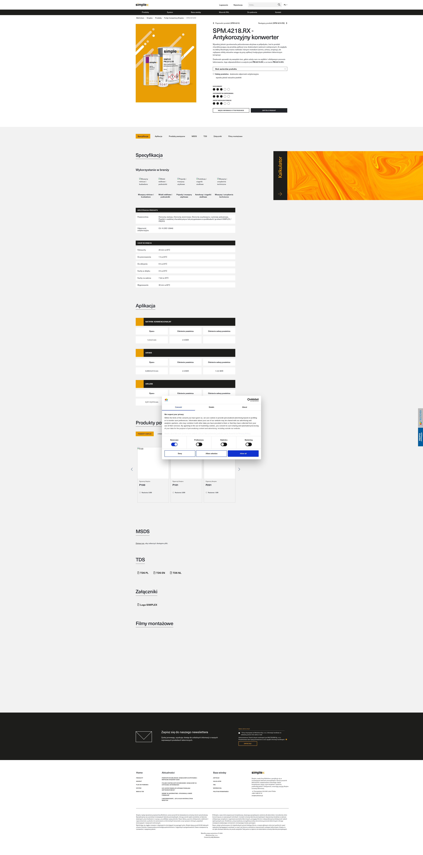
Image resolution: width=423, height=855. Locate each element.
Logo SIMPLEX (148, 604)
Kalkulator (217, 781)
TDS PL (144, 572)
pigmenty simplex (144, 434)
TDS (205, 136)
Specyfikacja (143, 136)
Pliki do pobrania (142, 784)
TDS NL (177, 572)
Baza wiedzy (196, 12)
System (170, 12)
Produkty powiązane (177, 136)
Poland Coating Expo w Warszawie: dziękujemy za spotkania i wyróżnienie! (179, 784)
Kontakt (278, 12)
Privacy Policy (244, 434)
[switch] (199, 444)
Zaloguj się (140, 543)
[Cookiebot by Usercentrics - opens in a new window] (249, 400)
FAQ (214, 784)
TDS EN (160, 572)
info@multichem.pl (257, 795)
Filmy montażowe (235, 136)
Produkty (145, 12)
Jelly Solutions (215, 837)
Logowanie (223, 5)
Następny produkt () (272, 23)
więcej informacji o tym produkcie (231, 110)
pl (285, 5)
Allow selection (211, 453)
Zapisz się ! (248, 743)
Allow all (243, 453)
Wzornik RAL (224, 12)
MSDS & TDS (140, 791)
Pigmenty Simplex (144, 481)
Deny (180, 453)
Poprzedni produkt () (227, 23)
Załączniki (218, 136)
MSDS (194, 136)
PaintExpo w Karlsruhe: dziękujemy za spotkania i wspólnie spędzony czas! (179, 778)
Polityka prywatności (221, 791)
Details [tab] (211, 407)
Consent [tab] (178, 407)
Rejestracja (238, 5)
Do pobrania (252, 12)
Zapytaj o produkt (269, 110)
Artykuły (216, 778)
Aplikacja (158, 136)
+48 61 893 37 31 (257, 793)
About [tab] (244, 407)
